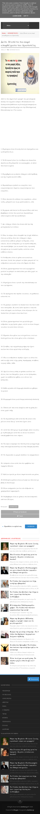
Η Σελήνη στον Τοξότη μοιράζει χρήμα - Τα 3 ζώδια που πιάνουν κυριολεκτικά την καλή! (22, 607)
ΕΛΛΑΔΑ (5, 725)
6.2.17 (5, 50)
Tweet (21, 516)
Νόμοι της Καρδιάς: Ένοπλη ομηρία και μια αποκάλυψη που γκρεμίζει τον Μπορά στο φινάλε (23, 570)
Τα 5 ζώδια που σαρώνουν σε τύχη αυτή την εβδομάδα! (23, 582)
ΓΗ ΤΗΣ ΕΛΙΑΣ (6, 694)
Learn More (17, 16)
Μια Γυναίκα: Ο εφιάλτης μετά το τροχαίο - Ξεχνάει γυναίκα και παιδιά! (23, 556)
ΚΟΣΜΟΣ (5, 718)
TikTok (4, 714)
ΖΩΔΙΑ (4, 706)
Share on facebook (20, 512)
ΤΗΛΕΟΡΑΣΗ (6, 691)
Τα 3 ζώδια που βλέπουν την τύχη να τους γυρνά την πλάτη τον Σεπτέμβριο (24, 594)
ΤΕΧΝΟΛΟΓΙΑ (6, 721)
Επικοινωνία (34, 679)
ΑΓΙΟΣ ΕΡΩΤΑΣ (6, 698)
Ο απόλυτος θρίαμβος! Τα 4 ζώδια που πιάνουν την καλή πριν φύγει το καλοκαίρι (24, 647)
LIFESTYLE (5, 702)
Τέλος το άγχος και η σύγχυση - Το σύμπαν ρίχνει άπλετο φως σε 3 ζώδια (23, 660)
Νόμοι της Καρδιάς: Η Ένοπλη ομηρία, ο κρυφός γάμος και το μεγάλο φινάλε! (22, 620)
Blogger (16, 810)
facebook (31, 526)
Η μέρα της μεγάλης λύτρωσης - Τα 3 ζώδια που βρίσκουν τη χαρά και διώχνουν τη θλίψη (24, 634)
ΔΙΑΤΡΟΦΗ (5, 729)
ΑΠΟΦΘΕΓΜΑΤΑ (12, 33)
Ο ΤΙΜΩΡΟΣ (5, 710)
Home (4, 33)
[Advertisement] (20, 129)
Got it (26, 16)
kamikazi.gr (24, 807)
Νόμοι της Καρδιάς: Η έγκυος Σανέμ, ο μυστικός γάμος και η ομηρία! (24, 544)
